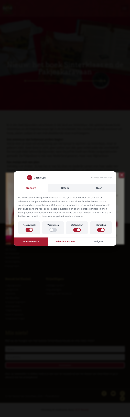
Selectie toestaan (65, 241)
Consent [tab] (31, 187)
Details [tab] (65, 187)
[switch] (29, 230)
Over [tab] (99, 187)
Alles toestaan (31, 241)
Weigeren (99, 241)
